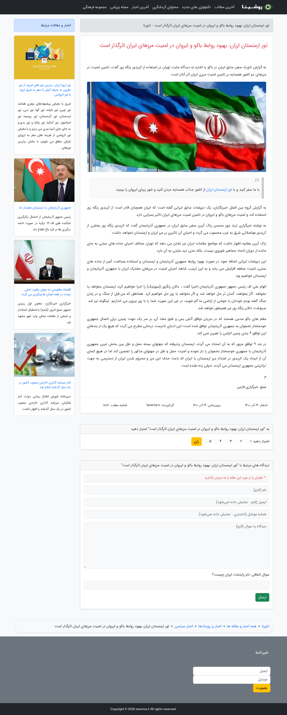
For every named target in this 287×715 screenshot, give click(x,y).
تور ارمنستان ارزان (219, 189)
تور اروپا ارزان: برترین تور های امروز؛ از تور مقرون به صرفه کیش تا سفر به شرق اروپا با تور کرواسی (45, 90)
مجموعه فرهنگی (95, 7)
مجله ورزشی (119, 7)
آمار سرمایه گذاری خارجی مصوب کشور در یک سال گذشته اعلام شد (45, 385)
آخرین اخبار (140, 7)
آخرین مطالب (224, 7)
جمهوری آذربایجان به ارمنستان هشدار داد (45, 207)
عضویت (261, 688)
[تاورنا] (256, 7)
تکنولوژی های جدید (196, 7)
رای (196, 441)
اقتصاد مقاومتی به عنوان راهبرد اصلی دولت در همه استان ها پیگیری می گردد (46, 292)
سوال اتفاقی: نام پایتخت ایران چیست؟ (240, 574)
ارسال (262, 597)
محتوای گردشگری (165, 7)
